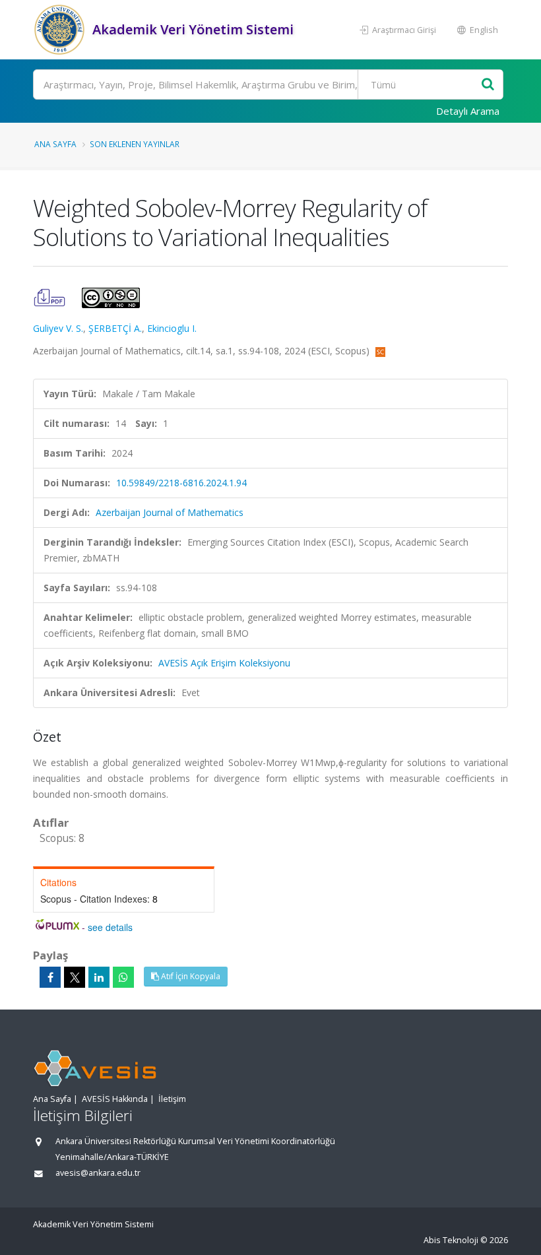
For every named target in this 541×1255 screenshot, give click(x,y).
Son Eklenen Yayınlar (134, 144)
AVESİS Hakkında (115, 1099)
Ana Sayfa (55, 144)
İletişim (172, 1099)
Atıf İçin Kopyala (189, 976)
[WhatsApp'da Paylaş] (123, 977)
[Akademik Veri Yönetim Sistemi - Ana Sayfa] (61, 29)
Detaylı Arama (467, 110)
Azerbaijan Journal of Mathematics (169, 512)
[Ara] (488, 85)
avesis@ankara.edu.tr (98, 1172)
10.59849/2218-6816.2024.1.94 (181, 482)
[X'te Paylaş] (74, 977)
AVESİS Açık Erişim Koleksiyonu (224, 663)
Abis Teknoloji (451, 1240)
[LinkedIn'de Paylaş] (99, 977)
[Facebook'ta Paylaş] (50, 977)
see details (110, 927)
